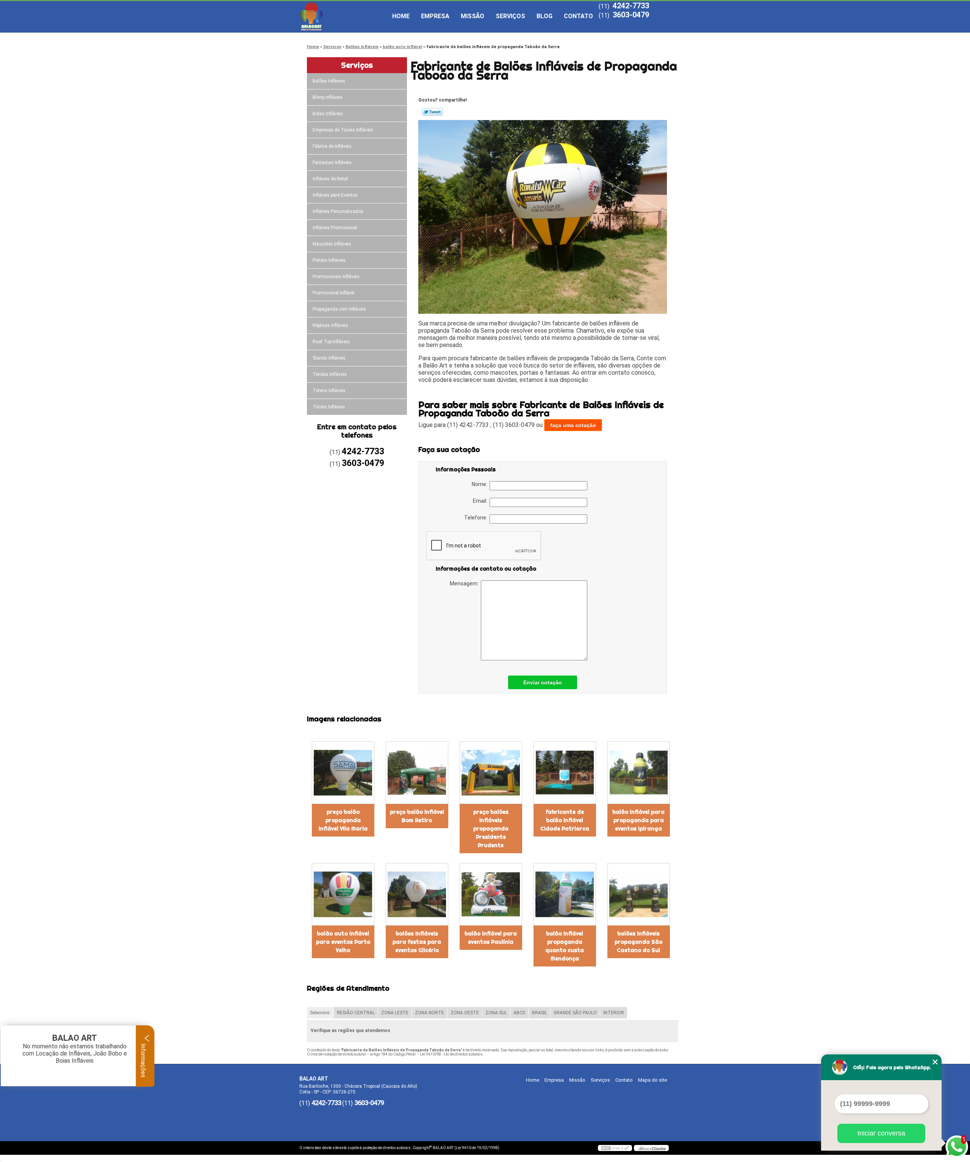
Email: (481, 501)
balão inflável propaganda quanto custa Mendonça (564, 946)
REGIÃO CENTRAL (356, 1012)
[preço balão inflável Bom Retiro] (417, 772)
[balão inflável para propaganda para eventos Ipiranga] (638, 772)
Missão (472, 16)
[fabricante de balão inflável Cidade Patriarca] (565, 772)
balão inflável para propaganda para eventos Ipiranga (638, 820)
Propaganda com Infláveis (339, 309)
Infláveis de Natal (330, 178)
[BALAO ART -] (342, 16)
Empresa (435, 16)
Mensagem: (465, 583)
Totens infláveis (329, 390)
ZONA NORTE (429, 1012)
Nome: (481, 484)
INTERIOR (613, 1012)
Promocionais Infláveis (336, 276)
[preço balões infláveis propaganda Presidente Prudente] (491, 772)
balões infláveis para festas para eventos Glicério (417, 942)
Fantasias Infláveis (332, 162)
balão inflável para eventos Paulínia (491, 937)
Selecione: (320, 1012)
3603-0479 (631, 14)
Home (401, 16)
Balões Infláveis (329, 81)
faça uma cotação (573, 425)
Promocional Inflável (333, 293)
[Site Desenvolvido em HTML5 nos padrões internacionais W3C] (615, 1148)
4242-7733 (631, 5)
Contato (578, 16)
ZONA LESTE (394, 1012)
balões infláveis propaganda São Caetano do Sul (638, 942)
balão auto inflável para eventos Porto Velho (343, 942)
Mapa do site (652, 1080)
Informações (143, 1060)
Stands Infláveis (329, 358)
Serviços (510, 16)
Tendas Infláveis (330, 374)
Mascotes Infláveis (332, 244)
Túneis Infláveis (329, 407)
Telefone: (477, 518)
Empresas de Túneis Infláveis (343, 130)
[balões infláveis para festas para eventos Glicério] (417, 894)
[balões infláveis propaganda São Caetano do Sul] (638, 894)
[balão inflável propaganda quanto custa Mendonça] (565, 894)
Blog (544, 16)
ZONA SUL (496, 1012)
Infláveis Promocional (335, 227)
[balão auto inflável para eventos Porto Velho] (343, 894)
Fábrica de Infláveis (332, 146)
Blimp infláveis (328, 97)
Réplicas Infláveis (330, 325)
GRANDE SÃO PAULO (575, 1012)
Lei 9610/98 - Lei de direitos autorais (451, 1054)
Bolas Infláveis (328, 113)
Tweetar (432, 112)
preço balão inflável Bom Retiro (417, 816)
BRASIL (539, 1012)
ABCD (519, 1012)
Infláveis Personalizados (338, 211)
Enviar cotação (542, 682)
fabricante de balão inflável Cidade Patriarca (564, 820)
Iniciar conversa (881, 1133)
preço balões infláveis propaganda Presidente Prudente (490, 829)
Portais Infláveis (329, 260)
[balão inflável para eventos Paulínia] (491, 894)
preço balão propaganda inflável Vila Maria (343, 820)
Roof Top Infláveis (331, 341)
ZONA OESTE (465, 1012)
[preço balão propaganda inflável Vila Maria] (343, 772)
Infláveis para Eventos (335, 195)
